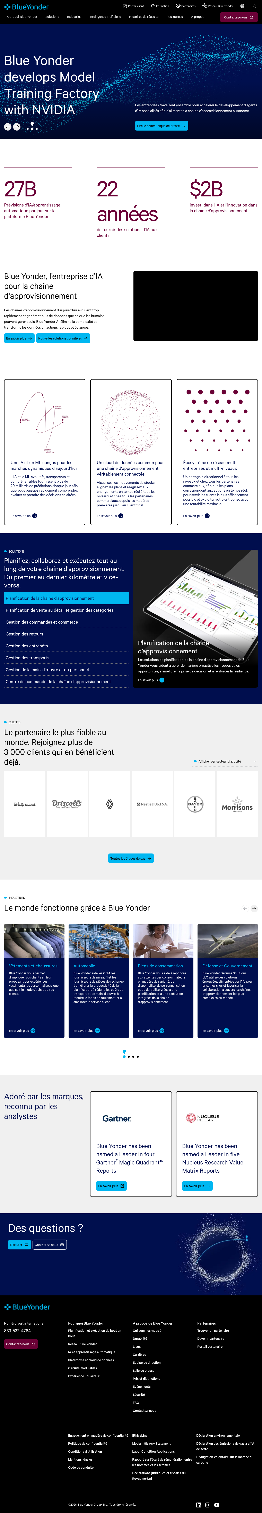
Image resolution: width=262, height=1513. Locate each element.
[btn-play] (195, 306)
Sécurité (139, 1394)
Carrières (139, 1354)
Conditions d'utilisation (85, 1451)
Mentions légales (80, 1459)
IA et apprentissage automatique (91, 1352)
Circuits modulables (82, 1368)
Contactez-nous (144, 1410)
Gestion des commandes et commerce (42, 622)
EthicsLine (139, 1435)
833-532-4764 (17, 1330)
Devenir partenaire (210, 1338)
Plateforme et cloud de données (91, 1360)
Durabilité (140, 1338)
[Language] (243, 8)
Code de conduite (81, 1467)
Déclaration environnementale (218, 1435)
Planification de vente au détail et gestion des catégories (59, 610)
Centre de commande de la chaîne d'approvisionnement (58, 681)
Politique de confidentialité (87, 1443)
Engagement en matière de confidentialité (98, 1435)
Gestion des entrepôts (27, 646)
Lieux (137, 1346)
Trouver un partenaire (213, 1330)
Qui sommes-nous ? (147, 1330)
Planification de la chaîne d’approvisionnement (50, 598)
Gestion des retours (24, 634)
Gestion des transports (27, 658)
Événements (142, 1386)
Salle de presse (143, 1370)
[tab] (28, 129)
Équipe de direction (147, 1362)
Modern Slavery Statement (151, 1443)
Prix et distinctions (146, 1378)
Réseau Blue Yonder (82, 1344)
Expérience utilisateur (83, 1376)
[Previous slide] (7, 127)
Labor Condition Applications (153, 1451)
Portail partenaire (209, 1346)
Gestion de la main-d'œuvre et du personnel (47, 669)
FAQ (136, 1402)
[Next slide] (16, 127)
